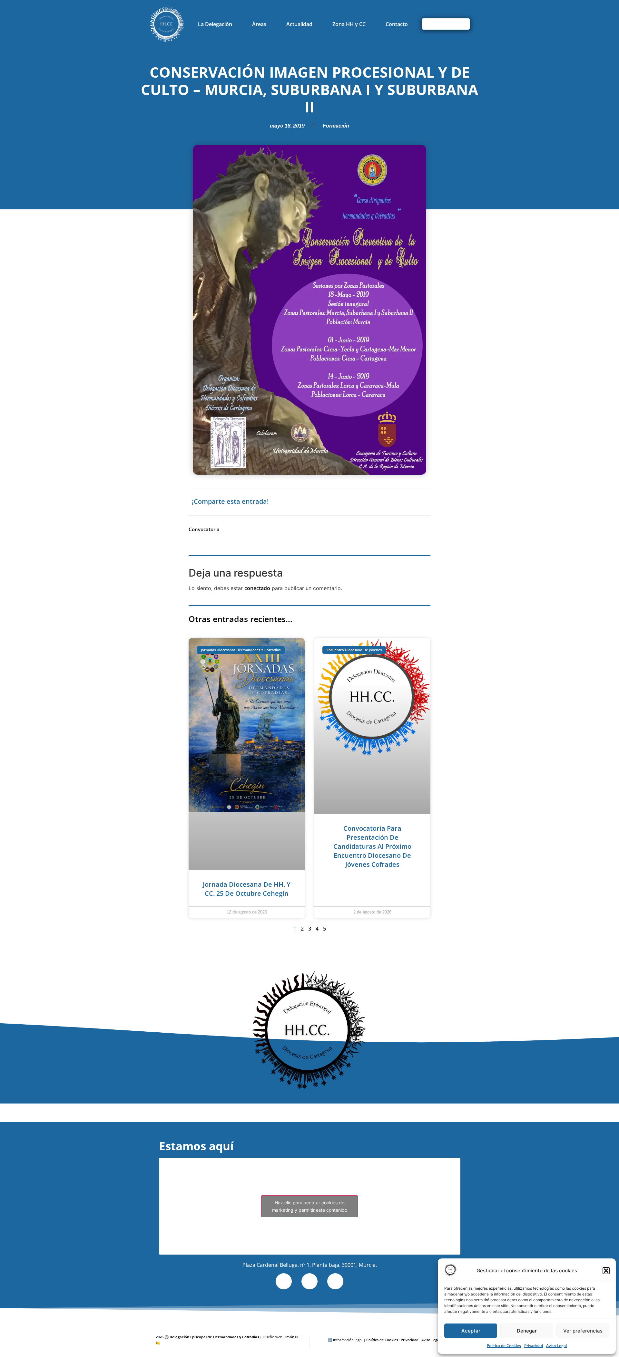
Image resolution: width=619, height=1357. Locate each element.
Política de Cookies (504, 1345)
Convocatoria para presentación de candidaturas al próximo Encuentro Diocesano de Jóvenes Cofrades (372, 846)
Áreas (259, 24)
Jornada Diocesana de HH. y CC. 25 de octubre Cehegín (246, 889)
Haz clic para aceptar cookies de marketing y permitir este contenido (309, 1206)
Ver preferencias (583, 1331)
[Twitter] (284, 1281)
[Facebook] (309, 1281)
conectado (257, 588)
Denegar (527, 1331)
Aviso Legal (556, 1345)
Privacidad (533, 1345)
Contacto (397, 24)
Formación (336, 126)
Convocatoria (204, 529)
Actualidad (299, 24)
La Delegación (215, 24)
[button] (606, 1270)
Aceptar (470, 1331)
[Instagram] (335, 1281)
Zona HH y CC (349, 24)
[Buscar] (461, 24)
